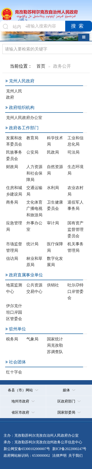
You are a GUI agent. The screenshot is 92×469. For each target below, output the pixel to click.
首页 (40, 66)
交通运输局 (34, 191)
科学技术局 (55, 141)
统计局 (32, 244)
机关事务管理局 (75, 247)
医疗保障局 (55, 247)
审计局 (53, 223)
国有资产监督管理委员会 (75, 229)
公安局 (32, 152)
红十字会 (14, 372)
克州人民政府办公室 (24, 117)
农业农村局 (75, 191)
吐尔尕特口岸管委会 (75, 291)
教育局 (32, 138)
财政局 (12, 167)
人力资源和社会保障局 (34, 173)
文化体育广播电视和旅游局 (34, 208)
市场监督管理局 (14, 247)
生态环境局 (75, 170)
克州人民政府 (14, 94)
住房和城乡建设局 (14, 191)
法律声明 (59, 455)
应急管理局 (14, 226)
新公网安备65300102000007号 (27, 449)
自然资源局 (55, 170)
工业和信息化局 (75, 141)
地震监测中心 (14, 288)
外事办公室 (34, 226)
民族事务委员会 (14, 155)
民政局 (53, 152)
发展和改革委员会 (14, 141)
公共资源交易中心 (34, 288)
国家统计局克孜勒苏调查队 (55, 345)
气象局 (32, 339)
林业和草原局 (34, 261)
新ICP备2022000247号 (68, 449)
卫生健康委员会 (55, 205)
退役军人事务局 (75, 205)
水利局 (53, 188)
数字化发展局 (55, 261)
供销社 (53, 285)
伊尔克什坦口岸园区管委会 (14, 312)
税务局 (12, 339)
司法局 (73, 152)
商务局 (12, 202)
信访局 (12, 258)
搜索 (78, 26)
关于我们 (75, 455)
